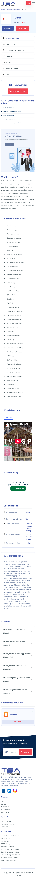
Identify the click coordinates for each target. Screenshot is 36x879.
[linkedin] (9, 790)
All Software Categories (8, 860)
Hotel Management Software (10, 857)
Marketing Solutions (7, 824)
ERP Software (5, 844)
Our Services (5, 826)
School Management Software (10, 852)
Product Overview (12, 38)
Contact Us (4, 804)
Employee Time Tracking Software (12, 111)
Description (10, 44)
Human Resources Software (10, 836)
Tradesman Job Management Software (13, 123)
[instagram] (15, 790)
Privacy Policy (5, 809)
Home (3, 9)
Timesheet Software (13, 9)
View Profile (18, 722)
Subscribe (27, 752)
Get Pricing (22, 28)
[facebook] (3, 790)
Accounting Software (7, 846)
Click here (17, 488)
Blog (2, 801)
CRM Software (5, 841)
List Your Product (6, 821)
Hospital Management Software (11, 855)
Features (9, 56)
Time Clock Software (8, 115)
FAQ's (8, 74)
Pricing (8, 62)
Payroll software (6, 838)
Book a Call (9, 144)
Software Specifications (15, 50)
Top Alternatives (12, 68)
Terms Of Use (5, 807)
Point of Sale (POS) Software (10, 849)
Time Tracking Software (9, 119)
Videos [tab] (9, 417)
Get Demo (7, 28)
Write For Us (5, 812)
